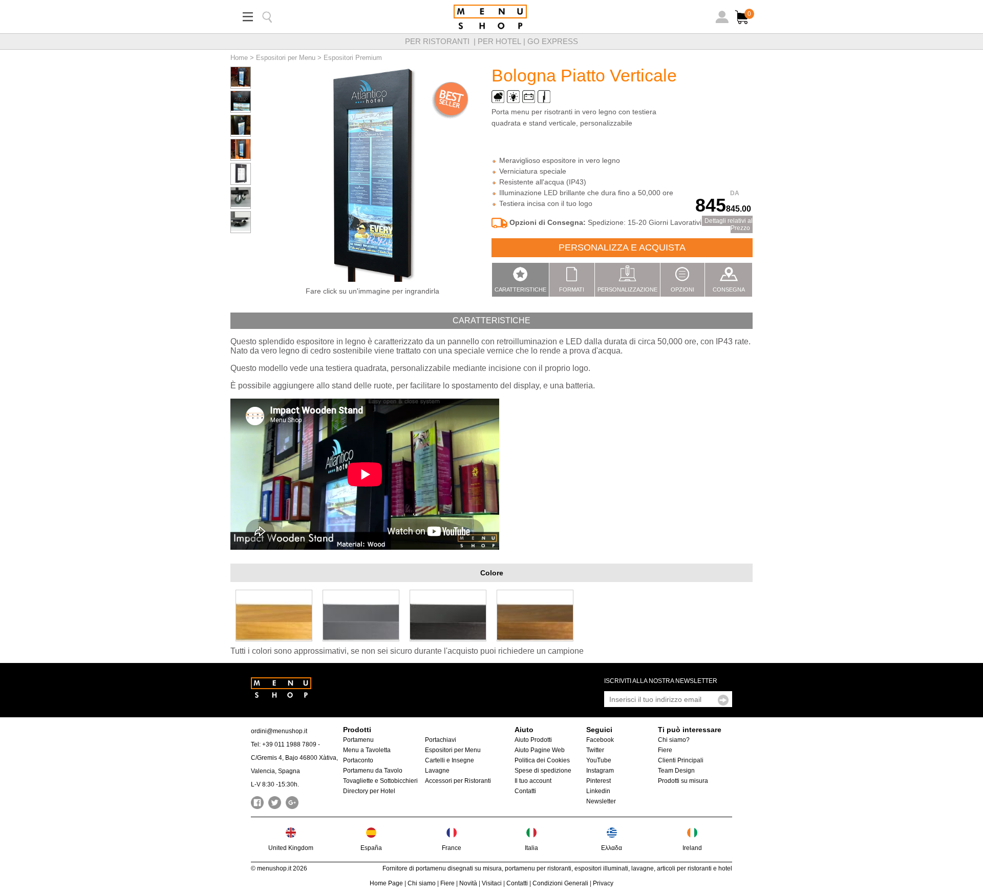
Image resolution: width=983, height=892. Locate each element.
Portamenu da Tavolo (372, 770)
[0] (743, 24)
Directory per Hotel (369, 791)
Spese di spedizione (543, 770)
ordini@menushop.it (279, 731)
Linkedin (598, 791)
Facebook (600, 739)
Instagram (600, 770)
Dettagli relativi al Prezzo (728, 224)
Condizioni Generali (560, 883)
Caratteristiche (520, 289)
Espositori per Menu (285, 57)
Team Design (676, 770)
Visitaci (492, 883)
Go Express (552, 41)
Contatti (525, 791)
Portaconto (358, 760)
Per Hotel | (502, 41)
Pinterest (598, 780)
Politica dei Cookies (542, 760)
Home (239, 57)
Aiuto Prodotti (533, 739)
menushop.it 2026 (282, 868)
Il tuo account (533, 780)
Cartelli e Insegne (449, 760)
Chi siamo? (674, 739)
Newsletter (601, 801)
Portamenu (358, 739)
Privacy (603, 883)
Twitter (595, 750)
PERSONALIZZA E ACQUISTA (622, 247)
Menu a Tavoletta (367, 750)
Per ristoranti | (441, 41)
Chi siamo (422, 883)
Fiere (665, 750)
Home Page (386, 883)
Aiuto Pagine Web (540, 750)
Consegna (729, 289)
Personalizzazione (627, 289)
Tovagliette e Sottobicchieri (380, 780)
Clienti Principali (680, 760)
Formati (571, 289)
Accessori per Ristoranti (458, 780)
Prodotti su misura (683, 780)
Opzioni (682, 289)
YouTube (598, 760)
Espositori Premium (353, 57)
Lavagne (437, 770)
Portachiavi (440, 739)
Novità (468, 883)
